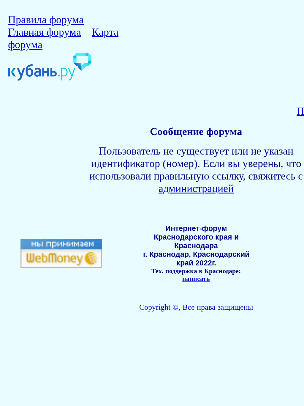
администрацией (196, 188)
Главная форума (44, 32)
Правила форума (46, 20)
